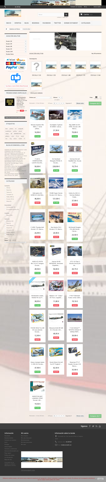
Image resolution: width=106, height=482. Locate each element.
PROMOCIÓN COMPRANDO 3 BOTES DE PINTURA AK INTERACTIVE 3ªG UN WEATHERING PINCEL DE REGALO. (15, 160)
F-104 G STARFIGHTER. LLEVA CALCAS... (37, 161)
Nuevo (9, 215)
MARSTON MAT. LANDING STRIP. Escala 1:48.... (37, 398)
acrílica (15, 131)
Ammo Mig (10, 225)
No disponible (11, 207)
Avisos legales (8, 446)
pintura (11, 128)
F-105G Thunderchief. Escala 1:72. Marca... (37, 228)
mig (11, 138)
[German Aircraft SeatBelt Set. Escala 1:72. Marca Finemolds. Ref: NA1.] (74, 149)
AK (11, 133)
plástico (7, 136)
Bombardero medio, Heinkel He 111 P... (37, 296)
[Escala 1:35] (51, 67)
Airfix (9, 223)
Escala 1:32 (9, 41)
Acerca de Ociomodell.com (11, 451)
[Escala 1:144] (95, 67)
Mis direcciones (25, 440)
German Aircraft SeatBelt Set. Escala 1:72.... (74, 161)
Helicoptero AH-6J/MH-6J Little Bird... (37, 194)
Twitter (57, 23)
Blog (27, 23)
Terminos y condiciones (11, 448)
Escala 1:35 (9, 43)
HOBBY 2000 (11, 232)
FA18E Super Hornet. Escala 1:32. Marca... (56, 194)
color (12, 136)
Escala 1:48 (9, 46)
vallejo (7, 133)
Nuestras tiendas (9, 438)
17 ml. (17, 136)
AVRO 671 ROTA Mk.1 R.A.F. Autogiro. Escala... (37, 263)
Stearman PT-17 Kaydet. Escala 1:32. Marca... (74, 364)
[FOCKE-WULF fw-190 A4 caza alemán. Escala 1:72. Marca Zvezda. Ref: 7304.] (37, 318)
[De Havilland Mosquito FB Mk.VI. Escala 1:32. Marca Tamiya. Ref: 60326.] (56, 149)
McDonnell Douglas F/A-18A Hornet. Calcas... (75, 229)
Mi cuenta (24, 433)
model (20, 138)
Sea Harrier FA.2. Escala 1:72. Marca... (56, 228)
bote (6, 128)
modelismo (8, 131)
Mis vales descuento (26, 438)
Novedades (7, 435)
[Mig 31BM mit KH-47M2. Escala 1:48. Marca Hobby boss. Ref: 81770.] (74, 114)
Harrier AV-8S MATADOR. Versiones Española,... (56, 263)
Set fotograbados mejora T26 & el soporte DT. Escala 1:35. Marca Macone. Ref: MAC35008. (22, 101)
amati (22, 136)
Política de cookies (9, 455)
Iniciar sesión (97, 6)
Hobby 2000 (10, 196)
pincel (20, 131)
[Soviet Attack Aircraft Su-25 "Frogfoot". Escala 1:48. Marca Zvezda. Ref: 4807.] (56, 352)
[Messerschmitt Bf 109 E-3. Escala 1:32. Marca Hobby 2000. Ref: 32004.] (56, 318)
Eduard (9, 227)
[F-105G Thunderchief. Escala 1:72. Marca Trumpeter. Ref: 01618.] (37, 217)
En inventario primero (13, 209)
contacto (59, 17)
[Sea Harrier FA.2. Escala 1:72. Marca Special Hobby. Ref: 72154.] (56, 217)
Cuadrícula (96, 98)
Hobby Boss (10, 234)
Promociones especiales (16, 93)
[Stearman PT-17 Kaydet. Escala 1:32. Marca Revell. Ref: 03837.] (74, 352)
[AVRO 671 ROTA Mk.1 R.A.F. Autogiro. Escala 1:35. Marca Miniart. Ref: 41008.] (37, 251)
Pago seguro (8, 453)
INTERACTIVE (17, 133)
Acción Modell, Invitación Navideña (13, 169)
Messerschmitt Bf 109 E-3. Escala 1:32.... (56, 329)
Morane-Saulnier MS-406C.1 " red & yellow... (37, 126)
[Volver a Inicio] (6, 29)
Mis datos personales (26, 442)
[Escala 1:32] (36, 67)
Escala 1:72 (9, 49)
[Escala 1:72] (81, 67)
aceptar (100, 479)
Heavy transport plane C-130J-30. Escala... (37, 363)
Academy (10, 221)
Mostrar (55, 97)
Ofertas (17, 23)
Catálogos (85, 23)
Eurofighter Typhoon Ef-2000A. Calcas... (56, 126)
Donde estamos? (71, 23)
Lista (100, 98)
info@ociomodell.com (66, 445)
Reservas (35, 23)
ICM (8, 187)
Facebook (47, 23)
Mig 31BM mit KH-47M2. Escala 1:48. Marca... (75, 126)
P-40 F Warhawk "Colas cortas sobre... (74, 296)
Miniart (9, 201)
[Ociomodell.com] (20, 13)
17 (24, 138)
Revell (9, 190)
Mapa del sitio (8, 459)
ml (15, 128)
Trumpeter (10, 194)
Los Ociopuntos (9, 457)
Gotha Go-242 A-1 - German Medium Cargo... (75, 195)
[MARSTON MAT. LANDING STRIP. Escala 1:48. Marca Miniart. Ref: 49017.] (37, 386)
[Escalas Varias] (36, 85)
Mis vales (23, 444)
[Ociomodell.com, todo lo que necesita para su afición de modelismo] (53, 2)
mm (24, 133)
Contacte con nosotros (76, 6)
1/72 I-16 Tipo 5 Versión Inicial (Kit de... (74, 263)
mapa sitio (65, 17)
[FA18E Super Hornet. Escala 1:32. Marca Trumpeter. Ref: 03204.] (56, 183)
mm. (6, 138)
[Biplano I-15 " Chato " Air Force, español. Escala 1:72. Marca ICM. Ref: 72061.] (56, 285)
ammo (15, 138)
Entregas (7, 444)
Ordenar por (32, 97)
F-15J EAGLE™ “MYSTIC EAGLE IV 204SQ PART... (75, 330)
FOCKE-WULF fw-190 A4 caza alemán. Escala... (37, 330)
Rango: (6, 240)
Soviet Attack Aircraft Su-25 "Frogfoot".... (56, 363)
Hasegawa (10, 230)
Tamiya (9, 192)
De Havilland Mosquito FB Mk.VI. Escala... (56, 161)
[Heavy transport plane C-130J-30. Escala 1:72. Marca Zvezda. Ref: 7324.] (37, 352)
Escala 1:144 (9, 51)
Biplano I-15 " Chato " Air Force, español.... (56, 296)
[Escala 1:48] (66, 67)
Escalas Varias (10, 54)
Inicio (8, 23)
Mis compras (24, 435)
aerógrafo (20, 128)
